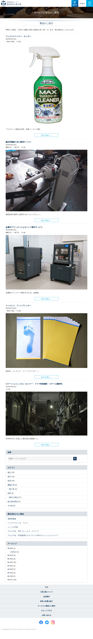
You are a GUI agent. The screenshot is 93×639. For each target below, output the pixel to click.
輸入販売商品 (13, 501)
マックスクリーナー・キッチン (18, 36)
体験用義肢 (12, 519)
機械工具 (11, 485)
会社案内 (46, 596)
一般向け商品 (13, 497)
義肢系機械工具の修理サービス (18, 142)
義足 (9, 472)
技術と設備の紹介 (46, 601)
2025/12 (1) (14, 552)
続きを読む (45, 134)
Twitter (47, 622)
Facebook (41, 622)
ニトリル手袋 (13, 527)
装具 (9, 481)
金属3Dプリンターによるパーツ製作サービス (24, 227)
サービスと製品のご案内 (46, 606)
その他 (10, 506)
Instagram (53, 622)
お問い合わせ (46, 615)
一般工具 (11, 489)
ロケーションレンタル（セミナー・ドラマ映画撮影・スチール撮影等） (35, 384)
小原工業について (46, 592)
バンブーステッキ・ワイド (18, 523)
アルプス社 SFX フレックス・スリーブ (23, 531)
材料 (9, 493)
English (82, 3)
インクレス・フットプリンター (18, 306)
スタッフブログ (46, 610)
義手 (9, 477)
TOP (46, 587)
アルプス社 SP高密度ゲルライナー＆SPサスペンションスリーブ (33, 535)
